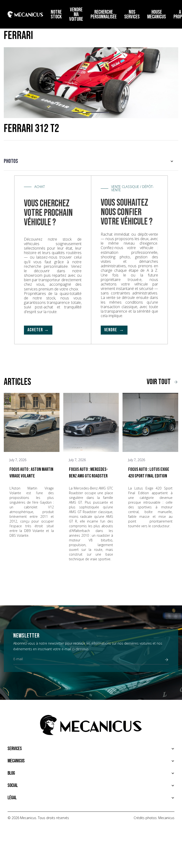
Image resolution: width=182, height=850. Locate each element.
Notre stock (56, 14)
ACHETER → (38, 330)
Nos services (132, 14)
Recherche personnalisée (104, 14)
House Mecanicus (156, 14)
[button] (74, 112)
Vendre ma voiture (76, 14)
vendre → (114, 330)
